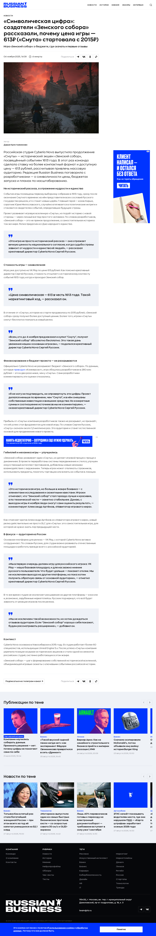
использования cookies (61, 928)
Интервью (138, 5)
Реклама (84, 854)
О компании (12, 858)
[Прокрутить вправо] (149, 702)
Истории (104, 5)
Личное (120, 867)
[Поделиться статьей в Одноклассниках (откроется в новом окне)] (90, 56)
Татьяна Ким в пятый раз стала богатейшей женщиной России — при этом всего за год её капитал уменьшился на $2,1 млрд (20, 822)
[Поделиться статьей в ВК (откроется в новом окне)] (84, 56)
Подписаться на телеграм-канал (23, 681)
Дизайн (83, 879)
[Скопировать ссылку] (96, 56)
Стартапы (121, 879)
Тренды (120, 888)
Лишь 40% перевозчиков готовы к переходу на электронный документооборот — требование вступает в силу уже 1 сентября (92, 822)
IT (80, 888)
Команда (10, 854)
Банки (82, 862)
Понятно (121, 929)
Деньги (120, 862)
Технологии (122, 883)
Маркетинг (122, 854)
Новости (92, 5)
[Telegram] (141, 909)
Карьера (83, 871)
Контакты (11, 862)
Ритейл (120, 871)
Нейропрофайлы (52, 867)
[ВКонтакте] (147, 909)
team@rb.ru (85, 911)
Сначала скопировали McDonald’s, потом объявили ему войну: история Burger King (127, 744)
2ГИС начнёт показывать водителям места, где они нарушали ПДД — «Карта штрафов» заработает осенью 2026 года (129, 820)
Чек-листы (48, 875)
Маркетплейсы (124, 858)
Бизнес (83, 867)
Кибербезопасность (90, 875)
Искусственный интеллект (93, 858)
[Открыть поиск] (150, 5)
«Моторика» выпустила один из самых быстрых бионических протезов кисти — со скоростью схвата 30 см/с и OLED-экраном (54, 822)
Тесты (46, 879)
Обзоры (126, 5)
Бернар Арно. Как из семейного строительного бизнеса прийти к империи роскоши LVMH (93, 744)
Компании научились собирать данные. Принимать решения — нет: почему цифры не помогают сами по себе (20, 745)
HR (80, 883)
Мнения (115, 5)
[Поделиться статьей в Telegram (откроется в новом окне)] (77, 56)
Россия (120, 875)
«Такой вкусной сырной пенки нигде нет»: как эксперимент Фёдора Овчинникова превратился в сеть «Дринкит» (56, 746)
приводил (19, 370)
